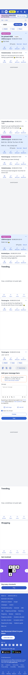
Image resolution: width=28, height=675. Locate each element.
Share (20, 29)
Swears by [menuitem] (18, 614)
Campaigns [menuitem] (4, 605)
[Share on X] (6, 368)
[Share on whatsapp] (10, 368)
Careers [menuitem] (11, 605)
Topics (10, 296)
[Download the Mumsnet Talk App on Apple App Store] (6, 652)
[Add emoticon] (25, 397)
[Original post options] (26, 33)
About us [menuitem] (3, 595)
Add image (9, 407)
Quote (4, 48)
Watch (5, 29)
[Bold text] (3, 397)
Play (14, 588)
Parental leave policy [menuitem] (6, 608)
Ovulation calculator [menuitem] (19, 617)
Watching (9, 673)
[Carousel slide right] (26, 570)
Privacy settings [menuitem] (4, 667)
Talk (2, 20)
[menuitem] (2, 645)
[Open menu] (2, 11)
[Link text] (12, 397)
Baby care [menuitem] (3, 626)
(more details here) (13, 662)
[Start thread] (18, 11)
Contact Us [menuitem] (8, 665)
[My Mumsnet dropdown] (25, 11)
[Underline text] (5, 397)
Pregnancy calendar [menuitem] (6, 617)
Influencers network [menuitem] (6, 602)
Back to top (22, 368)
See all (25, 44)
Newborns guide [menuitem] (18, 623)
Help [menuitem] (2, 665)
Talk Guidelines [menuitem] (21, 667)
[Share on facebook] (2, 368)
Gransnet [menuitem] (16, 608)
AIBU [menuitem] (22, 608)
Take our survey (21, 16)
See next (19, 44)
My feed (4, 296)
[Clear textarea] (14, 397)
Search (24, 673)
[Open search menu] (21, 12)
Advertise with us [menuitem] (12, 595)
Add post (17, 48)
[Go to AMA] (2, 24)
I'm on (24, 296)
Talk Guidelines (18, 401)
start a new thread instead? (12, 380)
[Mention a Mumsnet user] (23, 397)
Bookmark (23, 62)
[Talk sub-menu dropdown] (26, 20)
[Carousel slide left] (1, 570)
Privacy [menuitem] (22, 665)
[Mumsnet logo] (6, 11)
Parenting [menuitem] (20, 611)
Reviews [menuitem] (11, 614)
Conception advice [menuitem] (18, 620)
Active (17, 296)
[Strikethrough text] (7, 397)
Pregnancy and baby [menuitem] (10, 611)
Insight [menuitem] (16, 602)
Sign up (12, 11)
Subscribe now (8, 637)
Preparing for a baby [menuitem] (6, 623)
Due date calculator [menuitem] (6, 620)
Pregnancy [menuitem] (4, 614)
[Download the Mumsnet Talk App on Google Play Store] (16, 652)
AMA (6, 20)
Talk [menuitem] (2, 611)
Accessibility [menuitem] (13, 667)
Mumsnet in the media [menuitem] (7, 598)
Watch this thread (8, 411)
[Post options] (26, 52)
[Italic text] (10, 397)
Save (13, 29)
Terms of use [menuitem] (16, 665)
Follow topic (18, 24)
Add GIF (21, 407)
